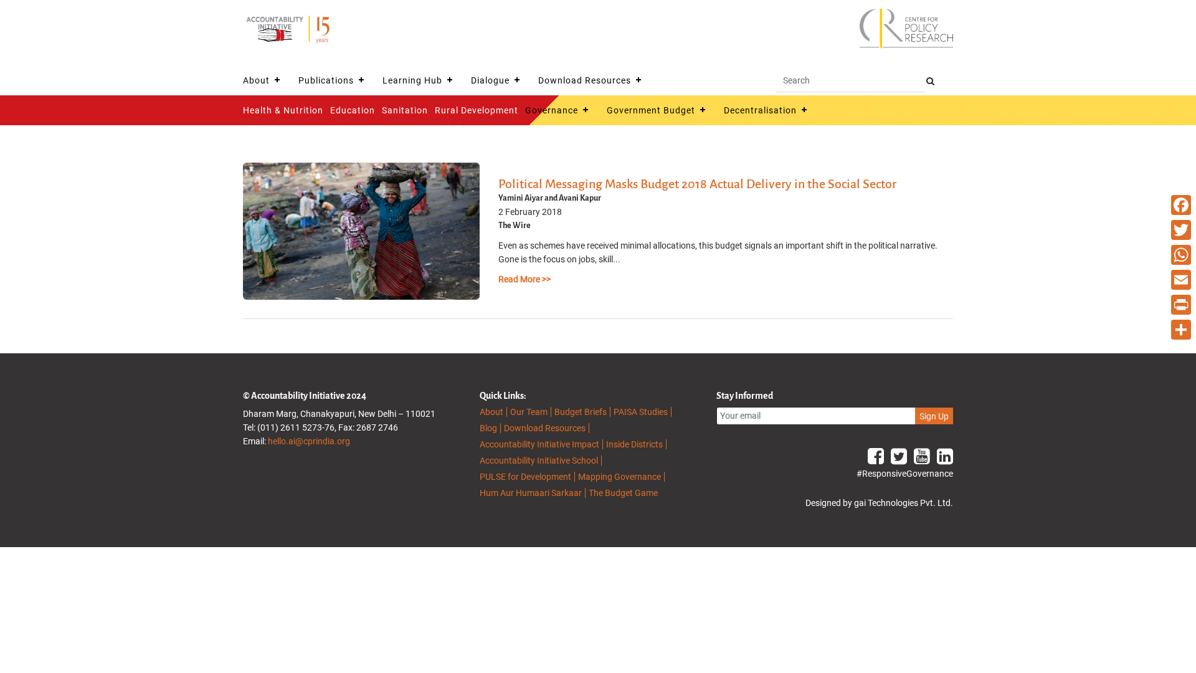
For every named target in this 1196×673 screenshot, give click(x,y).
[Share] (1181, 329)
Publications (326, 80)
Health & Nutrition (283, 110)
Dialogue (490, 80)
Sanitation (405, 110)
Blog (488, 428)
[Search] (930, 81)
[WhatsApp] (1181, 254)
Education (352, 110)
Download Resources (584, 80)
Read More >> (524, 279)
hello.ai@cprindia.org (309, 441)
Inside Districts (634, 444)
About (256, 80)
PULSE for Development (525, 477)
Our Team (529, 412)
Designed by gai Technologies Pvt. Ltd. (879, 503)
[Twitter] (1181, 229)
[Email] (1181, 279)
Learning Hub (412, 80)
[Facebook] (1181, 205)
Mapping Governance (619, 477)
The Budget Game (623, 493)
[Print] (1181, 304)
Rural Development (476, 110)
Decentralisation (760, 110)
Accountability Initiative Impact (539, 444)
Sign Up (934, 416)
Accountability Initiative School (539, 460)
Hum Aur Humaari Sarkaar (531, 493)
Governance (551, 110)
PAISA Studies (641, 412)
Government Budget (651, 110)
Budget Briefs (580, 412)
